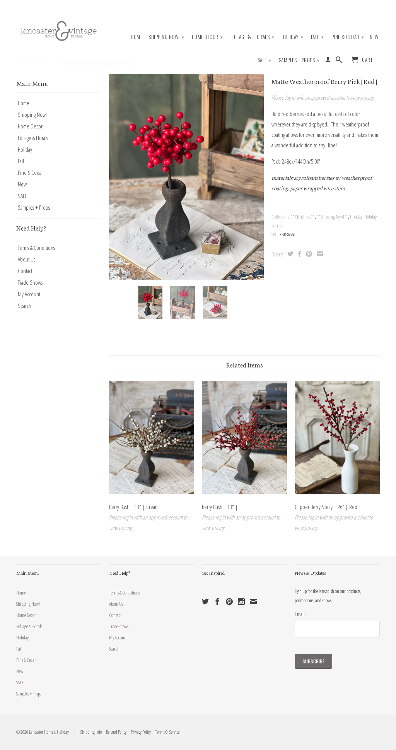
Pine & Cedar (347, 37)
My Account (29, 293)
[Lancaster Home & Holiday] (58, 30)
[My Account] (328, 61)
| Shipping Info (87, 732)
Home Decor (207, 37)
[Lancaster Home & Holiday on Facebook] (217, 601)
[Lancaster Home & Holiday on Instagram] (241, 601)
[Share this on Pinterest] (308, 254)
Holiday (293, 37)
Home (136, 37)
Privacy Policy (139, 732)
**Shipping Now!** (332, 216)
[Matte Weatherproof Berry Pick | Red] (186, 177)
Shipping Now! (166, 37)
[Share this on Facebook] (299, 254)
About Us (26, 259)
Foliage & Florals (252, 37)
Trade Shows (30, 282)
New (374, 37)
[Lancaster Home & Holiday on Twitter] (205, 601)
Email (300, 614)
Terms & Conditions (36, 247)
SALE (264, 60)
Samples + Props (299, 60)
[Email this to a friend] (319, 254)
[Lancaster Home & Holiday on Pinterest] (229, 601)
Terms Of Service (165, 732)
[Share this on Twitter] (289, 254)
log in (290, 97)
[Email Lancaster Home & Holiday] (253, 601)
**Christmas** (303, 216)
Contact (25, 270)
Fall (317, 37)
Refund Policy (114, 732)
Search (24, 305)
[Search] (339, 61)
